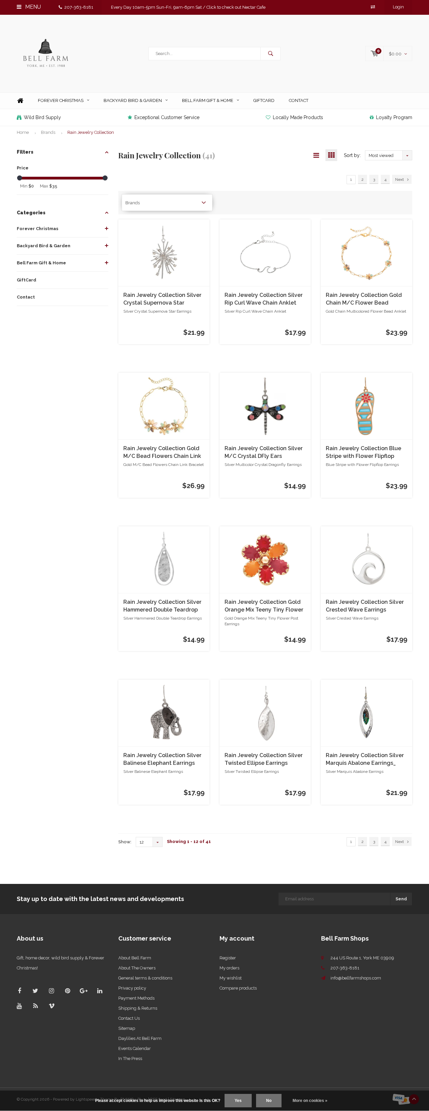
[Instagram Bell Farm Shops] (51, 990)
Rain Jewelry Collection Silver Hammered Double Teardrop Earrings (162, 606)
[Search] (270, 53)
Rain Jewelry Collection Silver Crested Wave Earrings (365, 606)
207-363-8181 (78, 7)
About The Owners (137, 967)
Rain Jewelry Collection (90, 132)
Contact (298, 100)
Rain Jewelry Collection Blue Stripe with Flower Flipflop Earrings (363, 452)
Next (399, 179)
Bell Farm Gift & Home (207, 100)
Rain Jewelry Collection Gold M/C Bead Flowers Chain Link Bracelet (162, 452)
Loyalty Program (394, 117)
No (268, 1100)
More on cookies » (310, 1100)
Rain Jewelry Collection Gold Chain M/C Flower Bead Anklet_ (364, 299)
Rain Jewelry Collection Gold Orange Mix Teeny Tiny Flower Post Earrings (264, 606)
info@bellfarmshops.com (355, 978)
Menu (32, 7)
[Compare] (373, 6)
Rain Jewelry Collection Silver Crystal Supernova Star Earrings (162, 299)
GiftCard (263, 100)
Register (228, 957)
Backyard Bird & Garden (133, 100)
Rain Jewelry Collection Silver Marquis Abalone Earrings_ (365, 759)
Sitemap (126, 1028)
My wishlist (231, 978)
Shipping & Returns (137, 1008)
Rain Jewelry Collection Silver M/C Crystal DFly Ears (264, 452)
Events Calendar (134, 1048)
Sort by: (352, 155)
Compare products (238, 988)
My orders (229, 967)
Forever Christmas (60, 100)
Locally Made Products (298, 117)
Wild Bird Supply (42, 117)
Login (398, 6)
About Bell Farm (134, 957)
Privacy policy (132, 988)
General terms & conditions (145, 978)
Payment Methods (136, 998)
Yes (238, 1100)
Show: (124, 841)
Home (20, 101)
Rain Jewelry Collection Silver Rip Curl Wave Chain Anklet (264, 299)
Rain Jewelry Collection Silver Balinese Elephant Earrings (162, 759)
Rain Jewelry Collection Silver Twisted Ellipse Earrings (264, 759)
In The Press (130, 1058)
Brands (48, 132)
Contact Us (129, 1018)
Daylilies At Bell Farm (140, 1038)
